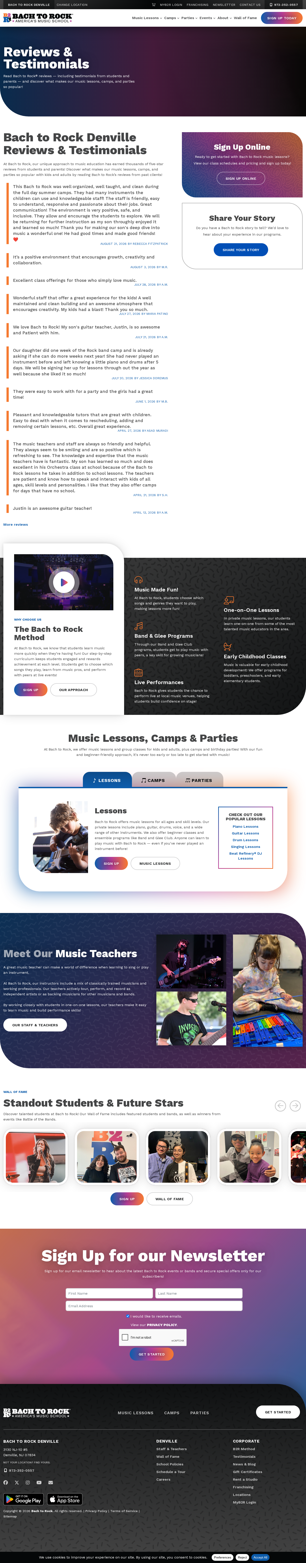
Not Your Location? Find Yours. (26, 1462)
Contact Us (250, 5)
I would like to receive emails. (155, 1316)
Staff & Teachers (171, 1449)
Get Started (278, 1412)
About (223, 18)
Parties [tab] (202, 780)
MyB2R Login (171, 5)
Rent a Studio (245, 1479)
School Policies (169, 1464)
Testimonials (244, 1456)
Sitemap (10, 1516)
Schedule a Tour (170, 1472)
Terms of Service (124, 1511)
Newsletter (224, 5)
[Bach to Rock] (38, 18)
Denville (166, 1441)
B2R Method (244, 1449)
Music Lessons (145, 18)
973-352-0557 (285, 5)
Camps (170, 18)
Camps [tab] (156, 780)
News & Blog (244, 1464)
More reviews (15, 524)
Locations (242, 1495)
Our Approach (73, 690)
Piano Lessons (246, 826)
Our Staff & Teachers (35, 1025)
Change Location (72, 5)
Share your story (241, 250)
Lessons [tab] (110, 780)
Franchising (197, 5)
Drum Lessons (245, 840)
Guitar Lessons (245, 833)
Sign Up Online (241, 178)
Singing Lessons (245, 847)
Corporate (246, 1441)
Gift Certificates (247, 1472)
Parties (187, 18)
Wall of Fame (245, 18)
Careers (163, 1479)
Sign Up (31, 690)
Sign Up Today (281, 18)
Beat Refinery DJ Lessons (245, 855)
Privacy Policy (96, 1511)
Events (206, 18)
